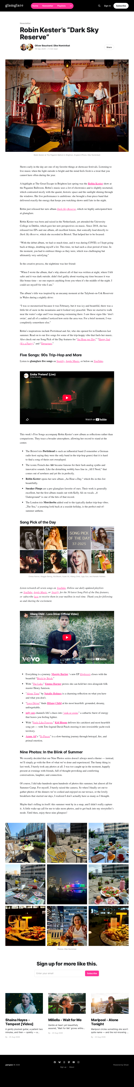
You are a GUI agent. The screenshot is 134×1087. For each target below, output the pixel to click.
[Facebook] (55, 1062)
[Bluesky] (59, 1062)
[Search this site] (99, 6)
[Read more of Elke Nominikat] (30, 47)
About (71, 1067)
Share (109, 47)
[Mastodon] (69, 1062)
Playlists (61, 5)
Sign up (63, 1067)
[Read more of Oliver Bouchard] (23, 47)
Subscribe (121, 5)
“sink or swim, (70, 713)
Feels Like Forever (42, 722)
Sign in (107, 5)
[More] (71, 6)
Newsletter (47, 5)
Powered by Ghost (121, 1065)
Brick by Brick (45, 678)
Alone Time (33, 693)
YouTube (98, 361)
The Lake (38, 684)
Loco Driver (33, 703)
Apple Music (72, 361)
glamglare (14, 5)
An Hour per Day (86, 339)
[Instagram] (78, 1062)
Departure (46, 343)
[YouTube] (74, 1062)
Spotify (60, 361)
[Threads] (64, 1062)
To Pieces (45, 736)
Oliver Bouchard (43, 45)
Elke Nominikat (62, 45)
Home (35, 5)
